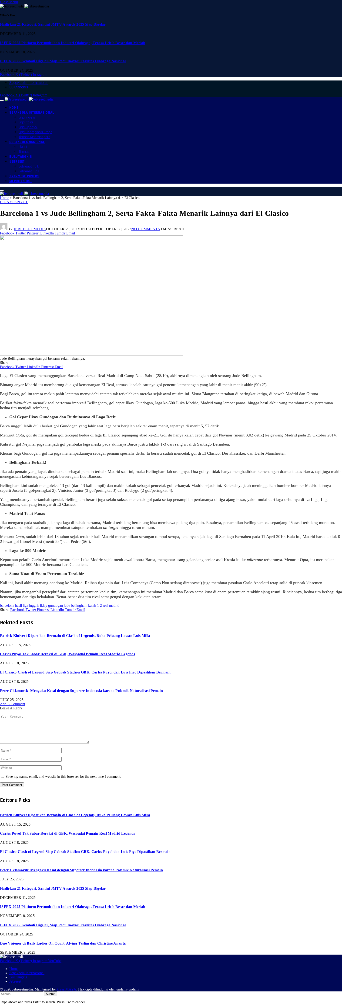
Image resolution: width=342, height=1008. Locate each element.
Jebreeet (17, 161)
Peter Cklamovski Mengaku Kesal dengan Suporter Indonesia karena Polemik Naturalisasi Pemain (81, 691)
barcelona (7, 605)
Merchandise (20, 181)
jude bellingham (75, 605)
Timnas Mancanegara (34, 137)
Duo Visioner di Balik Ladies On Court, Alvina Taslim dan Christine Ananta (63, 943)
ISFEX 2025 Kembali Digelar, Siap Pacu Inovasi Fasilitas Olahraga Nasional (63, 61)
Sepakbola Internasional (28, 82)
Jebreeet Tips (29, 171)
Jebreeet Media (30, 229)
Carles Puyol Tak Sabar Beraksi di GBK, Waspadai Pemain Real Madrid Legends (67, 654)
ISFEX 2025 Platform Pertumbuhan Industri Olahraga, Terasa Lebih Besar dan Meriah (72, 43)
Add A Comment (12, 704)
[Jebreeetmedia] (29, 99)
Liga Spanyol (28, 127)
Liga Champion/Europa (35, 132)
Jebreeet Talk (29, 166)
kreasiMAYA (66, 989)
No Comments (145, 229)
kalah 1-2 (95, 605)
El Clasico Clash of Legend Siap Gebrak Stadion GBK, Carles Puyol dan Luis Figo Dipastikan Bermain (85, 672)
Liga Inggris (27, 117)
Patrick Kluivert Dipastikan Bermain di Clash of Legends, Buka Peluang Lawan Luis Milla (75, 636)
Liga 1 (23, 146)
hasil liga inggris (27, 605)
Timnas (24, 151)
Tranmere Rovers (24, 176)
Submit (50, 994)
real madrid (111, 605)
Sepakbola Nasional (27, 142)
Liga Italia (26, 122)
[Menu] (2, 100)
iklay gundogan (51, 605)
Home (13, 107)
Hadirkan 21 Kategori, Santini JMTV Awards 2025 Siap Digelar (53, 24)
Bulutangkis (18, 87)
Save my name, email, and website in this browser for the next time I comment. (63, 776)
